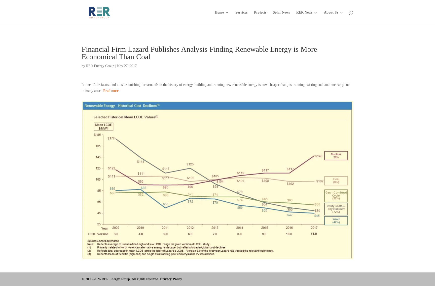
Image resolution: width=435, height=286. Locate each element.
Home (219, 12)
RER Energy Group (100, 66)
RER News (304, 12)
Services (241, 12)
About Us (331, 12)
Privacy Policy (171, 279)
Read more (111, 91)
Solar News (281, 12)
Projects (260, 12)
